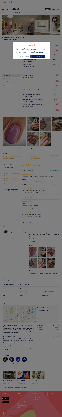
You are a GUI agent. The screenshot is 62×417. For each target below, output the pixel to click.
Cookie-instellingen (25, 56)
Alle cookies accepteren (38, 56)
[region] (31, 50)
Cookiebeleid (40, 52)
